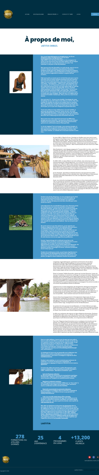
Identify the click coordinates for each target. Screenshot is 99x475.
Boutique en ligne (38, 14)
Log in (78, 14)
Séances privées (52, 14)
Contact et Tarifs (67, 14)
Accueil (27, 14)
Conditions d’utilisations (89, 470)
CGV (98, 470)
